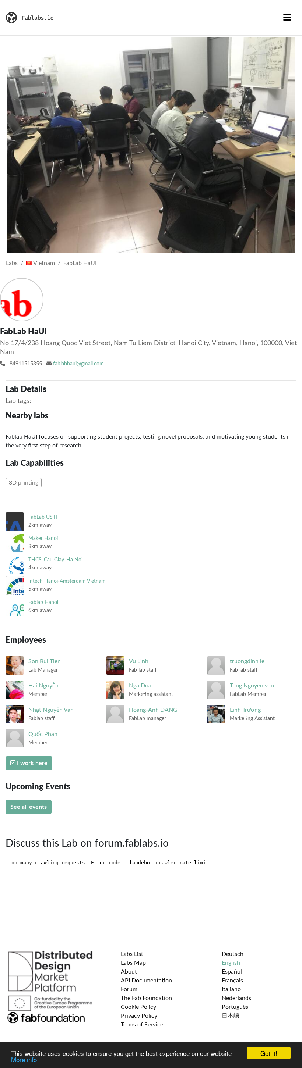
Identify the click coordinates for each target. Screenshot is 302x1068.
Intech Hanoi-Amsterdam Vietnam (67, 581)
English (231, 963)
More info (24, 1059)
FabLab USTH (44, 517)
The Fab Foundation (146, 998)
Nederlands (236, 998)
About (129, 972)
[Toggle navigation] (287, 17)
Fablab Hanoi (43, 602)
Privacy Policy (139, 1016)
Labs (12, 263)
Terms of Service (142, 1025)
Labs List (132, 954)
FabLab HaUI (79, 263)
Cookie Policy (138, 1007)
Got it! (268, 1053)
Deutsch (232, 954)
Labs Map (133, 963)
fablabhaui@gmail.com (78, 364)
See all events (28, 807)
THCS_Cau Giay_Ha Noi (55, 559)
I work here (31, 763)
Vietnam (43, 263)
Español (232, 972)
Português (235, 1007)
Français (232, 980)
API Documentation (146, 980)
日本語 (230, 1016)
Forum (129, 989)
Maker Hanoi (43, 538)
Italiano (231, 989)
